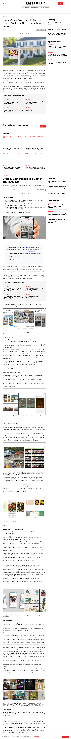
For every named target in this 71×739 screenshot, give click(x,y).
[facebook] (20, 33)
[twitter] (24, 33)
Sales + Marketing (44, 10)
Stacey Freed (6, 189)
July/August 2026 (26, 247)
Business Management (34, 10)
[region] (35, 736)
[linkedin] (22, 33)
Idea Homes (52, 10)
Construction (24, 10)
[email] (28, 33)
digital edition (31, 251)
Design (17, 10)
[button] (3, 3)
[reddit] (26, 33)
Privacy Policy (36, 736)
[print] (45, 33)
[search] (5, 3)
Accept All (65, 736)
